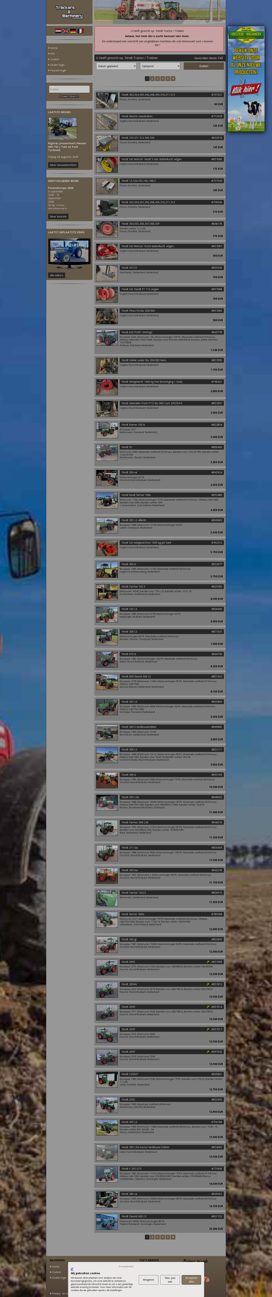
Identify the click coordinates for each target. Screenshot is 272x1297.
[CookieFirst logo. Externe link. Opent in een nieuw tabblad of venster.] (72, 1269)
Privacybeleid (126, 1266)
